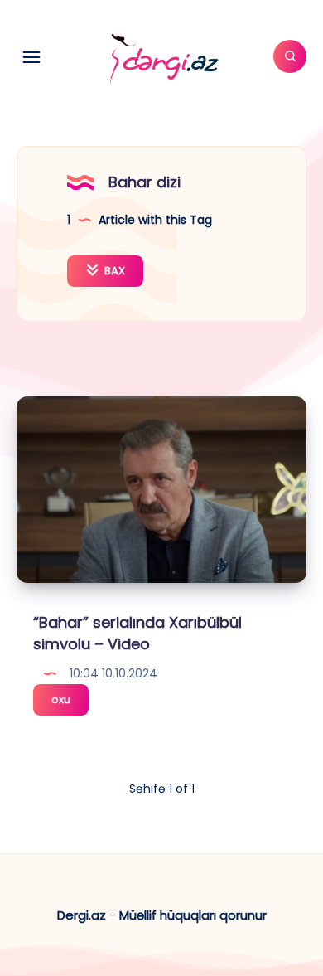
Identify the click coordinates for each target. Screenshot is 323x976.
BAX (113, 271)
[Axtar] (289, 56)
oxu (70, 703)
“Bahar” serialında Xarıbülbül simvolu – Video (137, 633)
